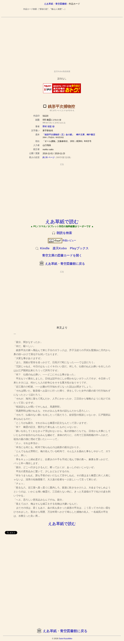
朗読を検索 (64, 233)
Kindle (45, 248)
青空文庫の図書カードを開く (62, 255)
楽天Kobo (60, 248)
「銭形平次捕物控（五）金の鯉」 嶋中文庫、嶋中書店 (69, 134)
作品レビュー (69, 240)
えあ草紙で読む (62, 221)
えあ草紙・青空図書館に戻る (65, 263)
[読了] (44, 106)
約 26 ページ (49, 157)
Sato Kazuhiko (65, 638)
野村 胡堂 (47, 126)
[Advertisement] (62, 42)
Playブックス (79, 248)
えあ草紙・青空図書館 (55, 3)
